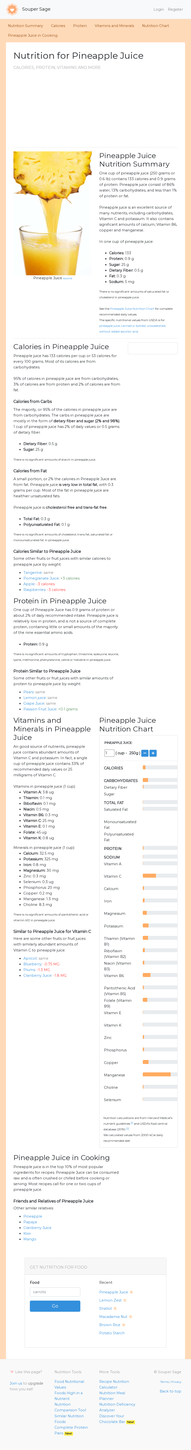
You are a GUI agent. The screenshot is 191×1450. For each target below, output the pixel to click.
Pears (28, 692)
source (67, 278)
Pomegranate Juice (41, 578)
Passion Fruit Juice (39, 709)
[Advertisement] (95, 108)
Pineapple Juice (47, 278)
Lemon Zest (110, 1300)
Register (175, 9)
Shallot (105, 1308)
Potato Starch (112, 1333)
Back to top (170, 1391)
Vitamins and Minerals (114, 26)
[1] (132, 1123)
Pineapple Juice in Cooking (32, 35)
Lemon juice (34, 698)
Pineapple (32, 1216)
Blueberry (32, 964)
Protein (80, 26)
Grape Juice (33, 703)
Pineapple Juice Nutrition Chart (132, 308)
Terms (164, 1382)
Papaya (30, 1222)
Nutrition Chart (155, 26)
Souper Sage (35, 9)
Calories (58, 26)
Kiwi (27, 1233)
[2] (127, 1128)
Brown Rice (109, 1325)
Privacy (176, 1382)
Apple (29, 584)
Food (34, 1282)
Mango (29, 1239)
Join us (16, 1383)
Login (158, 9)
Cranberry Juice (37, 975)
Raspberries (34, 589)
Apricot (30, 958)
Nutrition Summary (25, 26)
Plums (29, 970)
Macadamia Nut (113, 1316)
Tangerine (32, 572)
